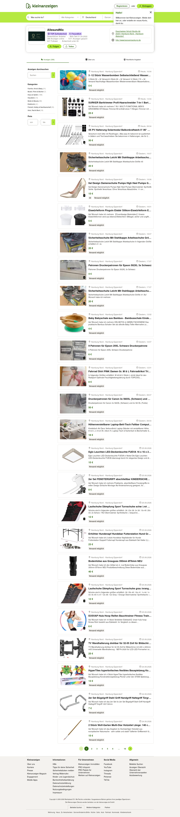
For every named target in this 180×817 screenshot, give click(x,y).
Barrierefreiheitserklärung (63, 780)
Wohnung (51, 812)
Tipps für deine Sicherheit (63, 767)
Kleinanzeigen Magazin (37, 773)
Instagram (108, 770)
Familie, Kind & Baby (37, 88)
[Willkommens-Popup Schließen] (151, 12)
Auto (102, 812)
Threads (107, 773)
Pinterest (107, 776)
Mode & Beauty (35, 101)
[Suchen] (53, 75)
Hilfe (54, 764)
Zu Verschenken (66, 812)
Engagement (32, 776)
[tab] (48, 59)
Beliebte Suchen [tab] (76, 807)
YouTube (107, 767)
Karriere (30, 767)
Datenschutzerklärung (62, 783)
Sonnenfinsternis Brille (82, 812)
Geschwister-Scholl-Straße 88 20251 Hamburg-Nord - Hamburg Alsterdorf (129, 33)
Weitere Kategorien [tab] (93, 807)
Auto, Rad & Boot (35, 110)
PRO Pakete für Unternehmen (84, 771)
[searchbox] (44, 17)
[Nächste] (130, 749)
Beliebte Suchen (136, 764)
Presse (30, 770)
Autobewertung (135, 775)
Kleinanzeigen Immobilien (89, 764)
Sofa (98, 812)
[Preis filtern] (53, 122)
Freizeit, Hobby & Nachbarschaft (41, 107)
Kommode (115, 812)
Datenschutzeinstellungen (63, 786)
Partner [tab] (107, 807)
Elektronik (33, 104)
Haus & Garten (35, 95)
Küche (93, 812)
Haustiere (33, 98)
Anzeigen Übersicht (137, 767)
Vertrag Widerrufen (61, 773)
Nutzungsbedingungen (62, 789)
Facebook (108, 764)
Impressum (57, 792)
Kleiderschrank (125, 812)
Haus (58, 812)
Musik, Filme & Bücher (37, 91)
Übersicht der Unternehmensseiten (138, 771)
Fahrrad (108, 812)
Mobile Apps (32, 780)
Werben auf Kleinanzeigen (89, 775)
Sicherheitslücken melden (63, 770)
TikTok (106, 780)
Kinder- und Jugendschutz (63, 776)
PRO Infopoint (84, 767)
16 (125, 749)
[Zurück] (81, 749)
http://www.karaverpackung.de (128, 40)
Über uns (31, 764)
